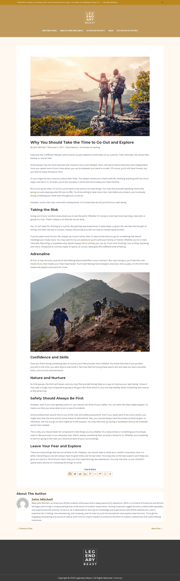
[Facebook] (70, 474)
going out (35, 192)
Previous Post (24, 528)
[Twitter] (75, 474)
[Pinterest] (90, 474)
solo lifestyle (91, 164)
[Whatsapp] (105, 474)
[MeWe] (95, 474)
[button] (162, 2)
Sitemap (118, 577)
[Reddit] (80, 474)
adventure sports (88, 239)
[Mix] (100, 474)
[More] (110, 474)
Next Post (157, 528)
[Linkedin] (85, 474)
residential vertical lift (128, 421)
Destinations (72, 147)
